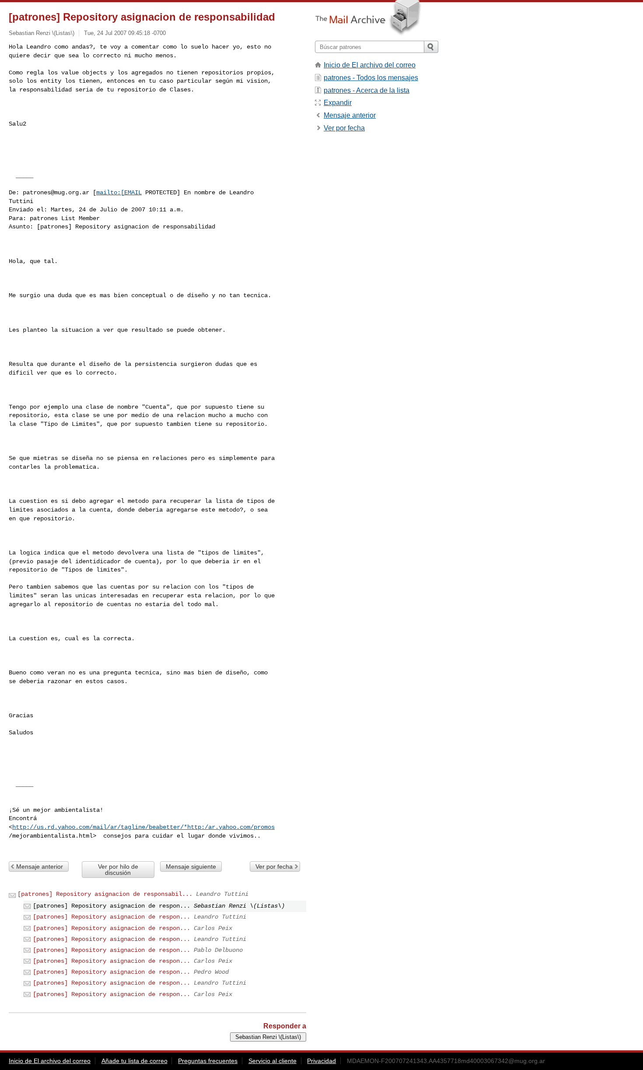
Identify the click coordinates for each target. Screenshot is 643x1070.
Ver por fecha (274, 866)
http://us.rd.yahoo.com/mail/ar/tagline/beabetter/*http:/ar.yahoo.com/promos (143, 827)
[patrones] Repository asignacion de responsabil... (104, 894)
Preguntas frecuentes (208, 1060)
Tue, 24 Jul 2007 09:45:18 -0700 (125, 33)
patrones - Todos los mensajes (371, 77)
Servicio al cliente (272, 1060)
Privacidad (321, 1060)
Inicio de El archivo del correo (370, 65)
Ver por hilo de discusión (118, 869)
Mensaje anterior (39, 866)
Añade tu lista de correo (134, 1060)
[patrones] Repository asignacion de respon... (111, 916)
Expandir (338, 102)
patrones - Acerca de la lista (366, 90)
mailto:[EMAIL (119, 192)
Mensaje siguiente (191, 866)
